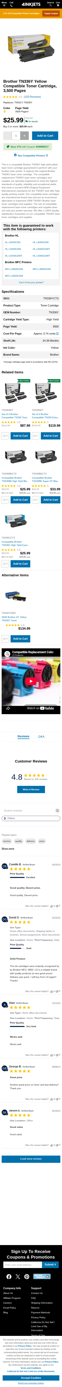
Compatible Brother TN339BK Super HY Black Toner (45, 479)
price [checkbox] (41, 841)
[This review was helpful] (52, 906)
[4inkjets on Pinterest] (26, 1276)
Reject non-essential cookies (31, 1383)
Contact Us (37, 1293)
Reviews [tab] (23, 736)
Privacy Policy (38, 1317)
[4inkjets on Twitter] (17, 1276)
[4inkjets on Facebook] (8, 1276)
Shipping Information (42, 1302)
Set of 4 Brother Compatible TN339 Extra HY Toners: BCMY (45, 416)
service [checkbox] (7, 841)
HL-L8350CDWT (41, 249)
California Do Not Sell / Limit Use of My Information (43, 1326)
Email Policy (9, 1307)
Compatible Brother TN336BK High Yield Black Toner (15, 479)
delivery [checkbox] (31, 841)
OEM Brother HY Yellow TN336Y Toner (14, 619)
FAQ (33, 1298)
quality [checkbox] (18, 841)
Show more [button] (8, 848)
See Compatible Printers (31, 155)
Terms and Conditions (31, 1368)
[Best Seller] (16, 406)
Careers (7, 1302)
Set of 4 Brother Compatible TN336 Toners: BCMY (16, 416)
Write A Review (31, 789)
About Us (8, 1293)
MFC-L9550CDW (14, 276)
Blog (5, 1312)
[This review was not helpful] (57, 905)
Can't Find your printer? (31, 282)
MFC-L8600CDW (14, 269)
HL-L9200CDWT (13, 255)
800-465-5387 (11, 6)
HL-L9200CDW (13, 249)
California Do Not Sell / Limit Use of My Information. (31, 1371)
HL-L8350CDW (41, 242)
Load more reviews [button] (31, 1158)
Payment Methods (40, 1312)
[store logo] (31, 4)
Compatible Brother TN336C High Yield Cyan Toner (15, 543)
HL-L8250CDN (12, 242)
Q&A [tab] (41, 736)
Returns (35, 1307)
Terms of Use (38, 1335)
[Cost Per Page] (57, 333)
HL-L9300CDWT (41, 255)
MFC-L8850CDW (42, 269)
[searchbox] (28, 810)
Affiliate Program (12, 1298)
